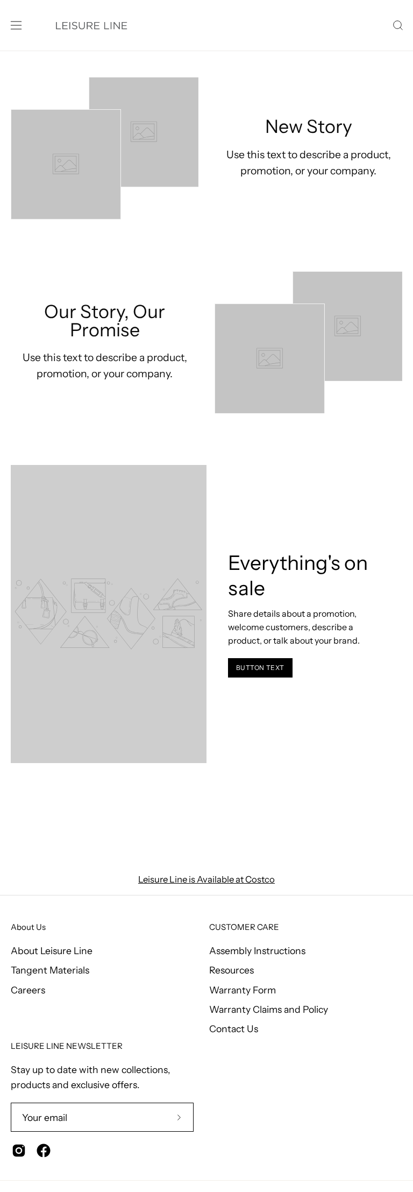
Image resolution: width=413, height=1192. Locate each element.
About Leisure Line (51, 950)
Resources (231, 970)
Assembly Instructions (257, 950)
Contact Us (233, 1028)
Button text (260, 668)
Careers (28, 989)
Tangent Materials (50, 970)
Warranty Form (242, 989)
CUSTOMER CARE (244, 927)
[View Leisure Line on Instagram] (19, 1150)
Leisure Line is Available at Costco (206, 879)
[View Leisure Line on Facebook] (43, 1150)
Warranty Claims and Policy (268, 1009)
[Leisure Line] (91, 25)
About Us (28, 927)
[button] (397, 25)
